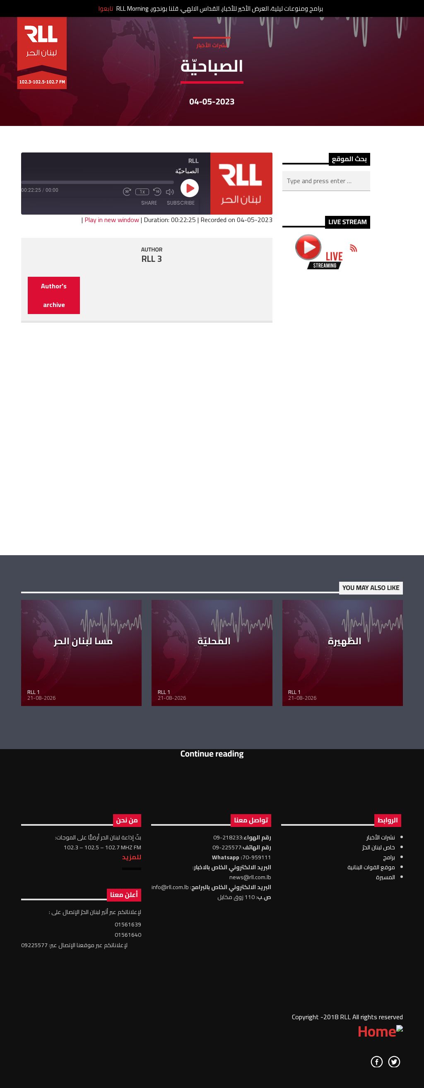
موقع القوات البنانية (371, 867)
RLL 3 (152, 259)
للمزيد (131, 857)
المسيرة (385, 877)
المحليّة (214, 641)
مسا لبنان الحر (83, 641)
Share (149, 202)
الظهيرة (344, 641)
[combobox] (326, 181)
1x (142, 192)
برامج (389, 857)
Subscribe (181, 202)
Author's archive (54, 295)
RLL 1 (33, 692)
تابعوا (105, 8)
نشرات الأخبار (211, 45)
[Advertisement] (326, 412)
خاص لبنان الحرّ (378, 847)
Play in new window (111, 219)
